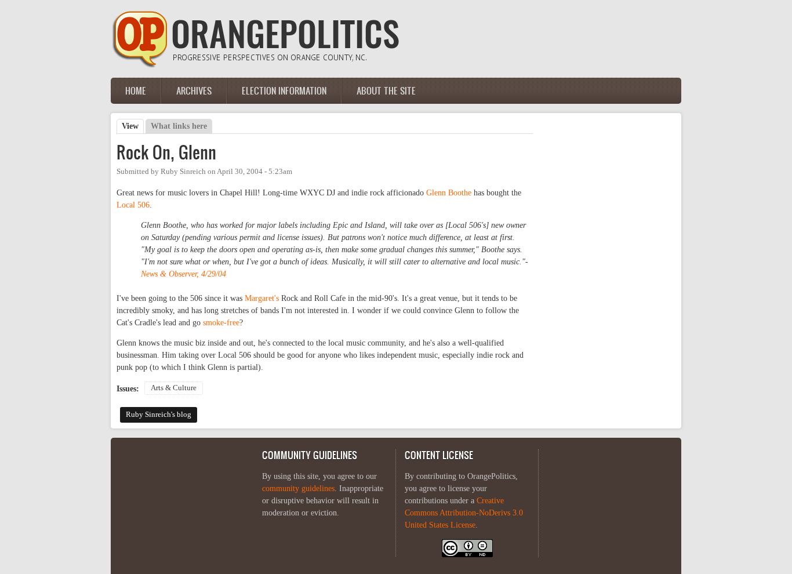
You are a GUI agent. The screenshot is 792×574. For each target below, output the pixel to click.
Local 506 (133, 205)
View (133, 126)
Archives (194, 90)
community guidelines (298, 488)
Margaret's (262, 298)
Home (135, 90)
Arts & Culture (174, 388)
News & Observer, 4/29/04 (183, 274)
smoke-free (221, 322)
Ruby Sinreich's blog (158, 414)
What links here (179, 126)
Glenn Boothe (448, 192)
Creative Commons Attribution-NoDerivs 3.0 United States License (464, 512)
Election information (284, 90)
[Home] (256, 65)
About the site (386, 90)
